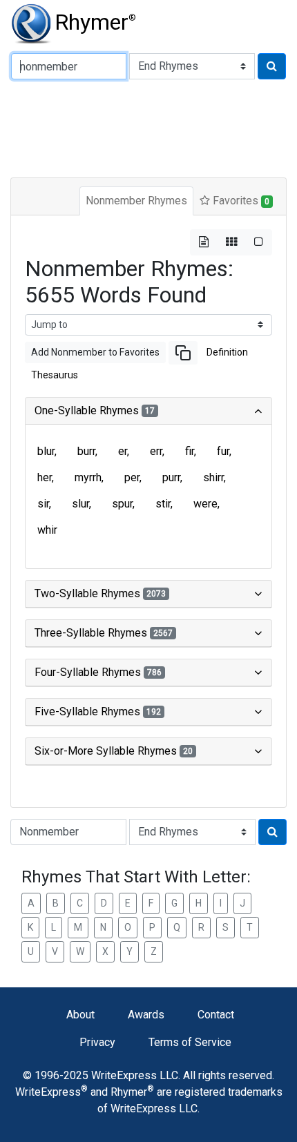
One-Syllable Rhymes (95, 410)
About (80, 1014)
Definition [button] (227, 352)
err (156, 451)
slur (80, 503)
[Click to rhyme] (272, 66)
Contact (216, 1014)
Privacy (97, 1042)
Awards (146, 1014)
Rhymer (95, 22)
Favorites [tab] (239, 200)
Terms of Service (189, 1042)
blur (46, 451)
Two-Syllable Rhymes (100, 593)
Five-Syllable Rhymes (98, 711)
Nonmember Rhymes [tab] (136, 200)
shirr (213, 477)
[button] (183, 353)
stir (163, 503)
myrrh (88, 477)
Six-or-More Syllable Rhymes (114, 750)
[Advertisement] (148, 127)
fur (223, 451)
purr (171, 477)
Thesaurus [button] (54, 374)
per (132, 477)
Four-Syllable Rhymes (98, 672)
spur (122, 503)
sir (43, 503)
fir (189, 451)
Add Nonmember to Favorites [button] (95, 352)
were (205, 503)
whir (47, 529)
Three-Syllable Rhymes (104, 632)
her (44, 477)
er (122, 451)
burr (86, 451)
